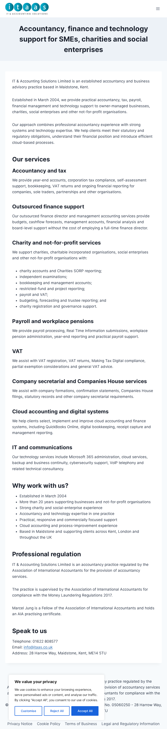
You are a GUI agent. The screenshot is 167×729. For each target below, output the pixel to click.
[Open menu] (158, 8)
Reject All (56, 711)
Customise (28, 711)
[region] (56, 697)
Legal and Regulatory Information (131, 724)
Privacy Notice (19, 724)
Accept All (85, 711)
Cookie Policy (48, 724)
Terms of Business (81, 724)
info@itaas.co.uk (38, 647)
